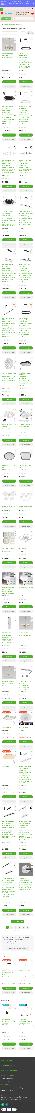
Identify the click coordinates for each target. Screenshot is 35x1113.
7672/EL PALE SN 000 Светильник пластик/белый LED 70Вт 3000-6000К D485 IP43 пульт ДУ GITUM (9, 377)
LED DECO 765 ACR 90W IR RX (25, 548)
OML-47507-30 (6, 767)
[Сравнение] (28, 8)
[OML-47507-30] (9, 757)
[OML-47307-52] (26, 718)
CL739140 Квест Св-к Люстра (9, 425)
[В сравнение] (15, 42)
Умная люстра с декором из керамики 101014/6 (8, 55)
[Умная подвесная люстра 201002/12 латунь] (9, 672)
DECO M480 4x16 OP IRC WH (9, 507)
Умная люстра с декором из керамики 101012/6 (25, 633)
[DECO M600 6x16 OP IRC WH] (26, 497)
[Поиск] (32, 18)
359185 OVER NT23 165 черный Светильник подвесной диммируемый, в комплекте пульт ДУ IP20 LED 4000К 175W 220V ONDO (25, 166)
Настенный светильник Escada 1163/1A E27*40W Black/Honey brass (8, 1022)
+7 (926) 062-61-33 (23, 12)
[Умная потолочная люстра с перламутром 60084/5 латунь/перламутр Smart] (26, 672)
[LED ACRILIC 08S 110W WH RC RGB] (9, 538)
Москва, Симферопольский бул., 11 (14, 1088)
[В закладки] (15, 38)
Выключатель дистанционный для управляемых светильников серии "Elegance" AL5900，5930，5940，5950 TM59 (9, 637)
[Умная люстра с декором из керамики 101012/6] (26, 623)
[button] (2, 977)
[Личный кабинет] (32, 8)
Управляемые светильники (13, 24)
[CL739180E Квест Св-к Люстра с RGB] (26, 415)
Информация (6, 1060)
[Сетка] (29, 32)
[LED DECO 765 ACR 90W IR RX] (26, 538)
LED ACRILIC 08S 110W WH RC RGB (8, 548)
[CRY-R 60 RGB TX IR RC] (9, 456)
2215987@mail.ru (22, 14)
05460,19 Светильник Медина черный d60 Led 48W (9, 971)
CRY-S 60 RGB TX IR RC (25, 466)
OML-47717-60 (6, 728)
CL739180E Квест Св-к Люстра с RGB (25, 425)
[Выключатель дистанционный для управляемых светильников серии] (9, 623)
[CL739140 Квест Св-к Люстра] (9, 415)
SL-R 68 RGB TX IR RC (26, 588)
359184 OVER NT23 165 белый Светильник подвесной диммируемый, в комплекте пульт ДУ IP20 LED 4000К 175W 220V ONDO (9, 166)
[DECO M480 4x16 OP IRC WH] (9, 497)
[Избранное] (25, 8)
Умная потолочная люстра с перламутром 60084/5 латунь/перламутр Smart (25, 685)
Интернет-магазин (9, 1070)
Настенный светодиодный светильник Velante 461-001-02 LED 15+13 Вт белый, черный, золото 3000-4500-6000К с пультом (25, 884)
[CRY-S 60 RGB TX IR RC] (26, 456)
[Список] (32, 32)
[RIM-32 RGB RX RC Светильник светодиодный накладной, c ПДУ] (9, 578)
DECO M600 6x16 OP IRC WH (25, 507)
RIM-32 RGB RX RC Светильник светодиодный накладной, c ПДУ (8, 590)
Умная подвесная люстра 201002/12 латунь (8, 683)
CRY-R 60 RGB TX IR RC (8, 466)
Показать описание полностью (18, 948)
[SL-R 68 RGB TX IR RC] (26, 578)
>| (27, 927)
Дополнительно (8, 1065)
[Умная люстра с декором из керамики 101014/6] (9, 44)
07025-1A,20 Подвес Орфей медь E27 (25, 970)
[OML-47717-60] (9, 718)
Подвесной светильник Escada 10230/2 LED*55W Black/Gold (25, 1022)
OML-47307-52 (23, 728)
